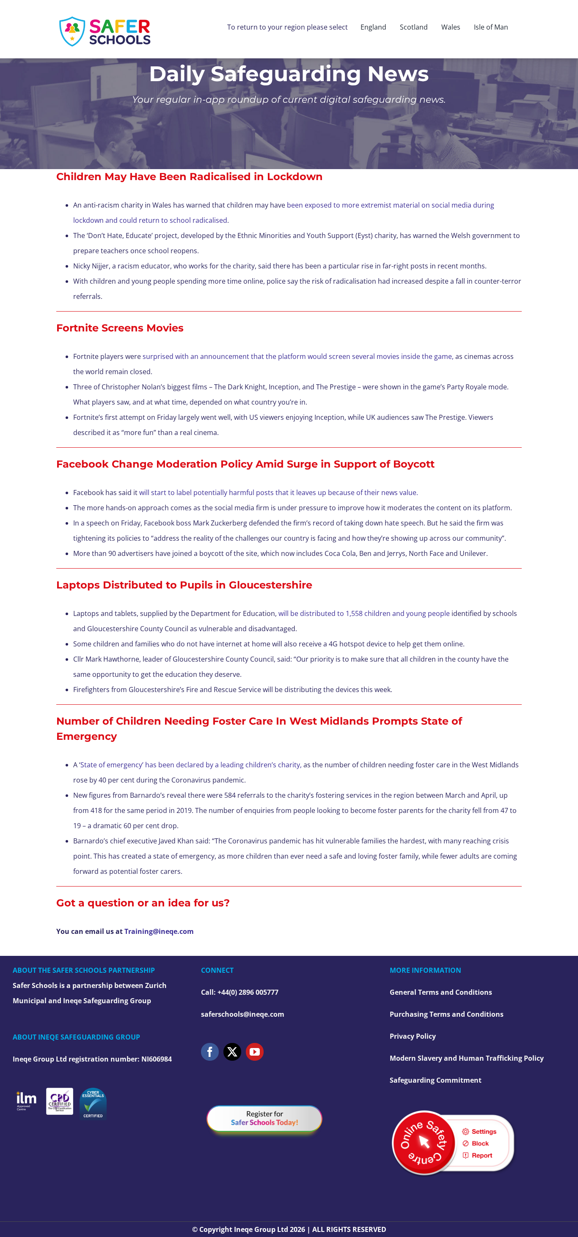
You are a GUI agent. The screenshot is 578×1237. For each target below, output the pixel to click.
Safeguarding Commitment (436, 1080)
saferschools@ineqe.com (242, 1014)
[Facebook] (210, 1052)
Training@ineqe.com (159, 931)
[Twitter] (232, 1052)
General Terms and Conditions (441, 992)
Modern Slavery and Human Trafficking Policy (467, 1058)
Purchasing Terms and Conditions (447, 1014)
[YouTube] (255, 1052)
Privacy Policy (413, 1036)
